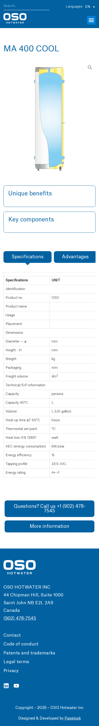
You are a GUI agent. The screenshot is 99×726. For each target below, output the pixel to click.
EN (87, 7)
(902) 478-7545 (19, 618)
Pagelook (72, 718)
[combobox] (26, 6)
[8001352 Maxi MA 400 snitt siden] (49, 116)
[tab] (27, 257)
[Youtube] (16, 685)
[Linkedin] (6, 685)
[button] (91, 20)
